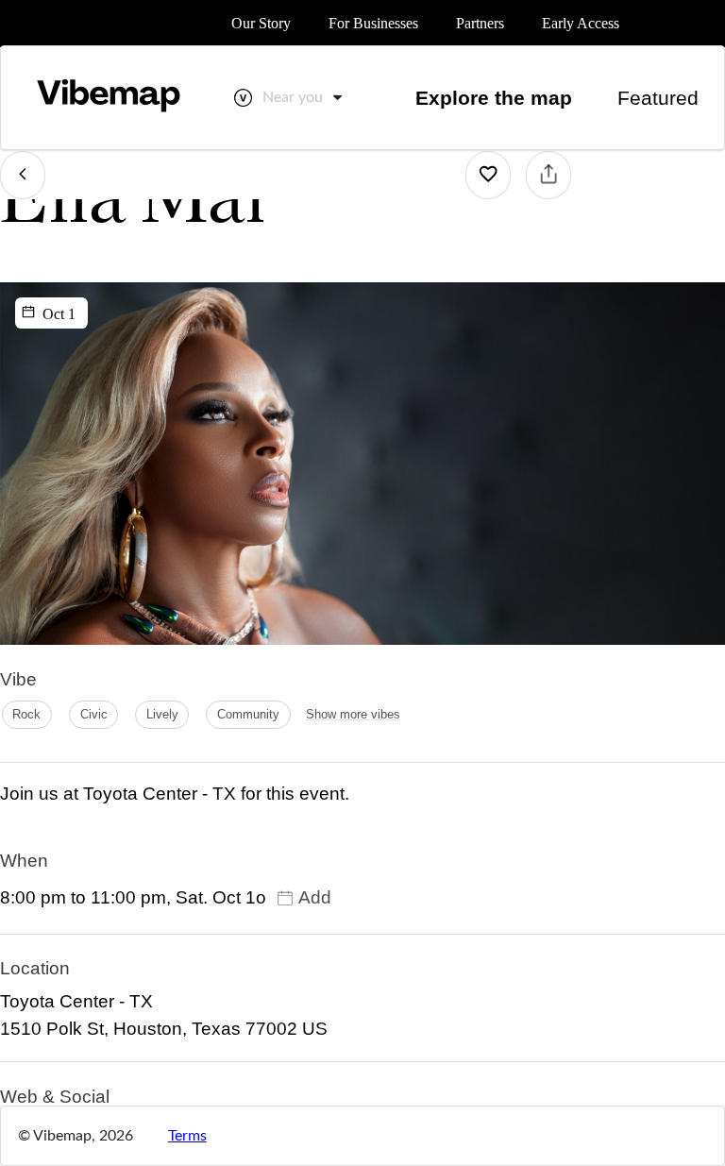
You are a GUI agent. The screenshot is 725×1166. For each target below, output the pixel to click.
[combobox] (303, 97)
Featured (658, 98)
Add (314, 897)
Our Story (261, 23)
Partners (480, 23)
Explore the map (493, 98)
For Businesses (373, 23)
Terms (187, 1135)
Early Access (580, 23)
